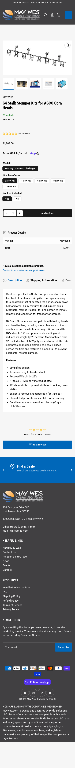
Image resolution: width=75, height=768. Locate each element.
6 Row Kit (42, 180)
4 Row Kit (26, 180)
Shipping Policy (11, 596)
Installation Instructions (16, 587)
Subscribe (63, 647)
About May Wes (12, 547)
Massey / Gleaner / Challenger (20, 168)
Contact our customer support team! (24, 270)
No (17, 198)
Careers (7, 569)
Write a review (37, 444)
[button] (10, 133)
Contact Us (9, 552)
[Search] (45, 15)
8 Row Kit (58, 180)
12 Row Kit (10, 186)
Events (6, 565)
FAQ (5, 591)
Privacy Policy (11, 609)
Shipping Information (43, 280)
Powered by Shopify (46, 699)
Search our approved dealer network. (37, 470)
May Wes (8, 97)
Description (15, 280)
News (6, 561)
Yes (7, 198)
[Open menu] (68, 15)
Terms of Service (12, 605)
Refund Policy (10, 600)
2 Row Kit (9, 180)
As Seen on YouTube (15, 556)
